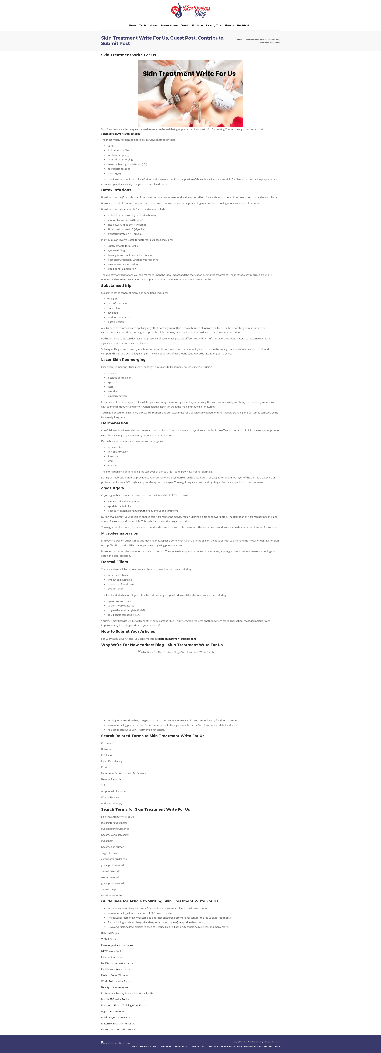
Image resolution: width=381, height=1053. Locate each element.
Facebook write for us (113, 957)
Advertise (198, 1046)
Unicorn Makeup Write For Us (118, 1029)
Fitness (229, 25)
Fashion (197, 25)
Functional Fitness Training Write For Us (124, 1005)
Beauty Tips (214, 25)
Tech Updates (148, 25)
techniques (131, 129)
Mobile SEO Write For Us (115, 999)
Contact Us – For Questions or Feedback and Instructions (244, 1046)
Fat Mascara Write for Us (115, 969)
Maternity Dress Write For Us (118, 1023)
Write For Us (108, 939)
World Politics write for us (116, 981)
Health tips (244, 25)
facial (128, 246)
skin (203, 328)
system (174, 551)
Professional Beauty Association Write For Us (127, 993)
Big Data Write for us (113, 1011)
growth (141, 510)
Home (239, 39)
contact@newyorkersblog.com (185, 922)
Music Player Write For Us (116, 1017)
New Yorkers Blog (255, 1042)
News (132, 25)
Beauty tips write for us (114, 987)
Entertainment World (175, 25)
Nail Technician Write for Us (117, 963)
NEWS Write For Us (112, 951)
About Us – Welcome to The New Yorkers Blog (160, 1046)
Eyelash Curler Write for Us (116, 975)
